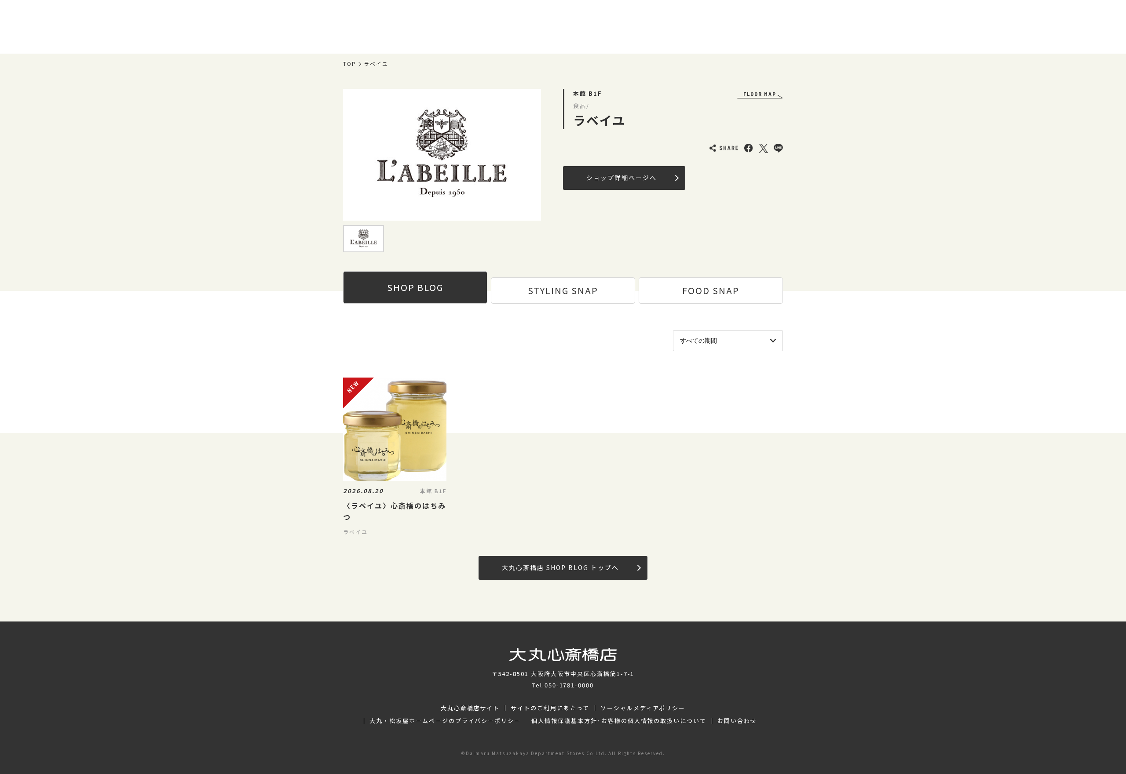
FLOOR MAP (759, 94)
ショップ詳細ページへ (621, 177)
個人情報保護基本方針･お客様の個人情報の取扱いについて (618, 721)
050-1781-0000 (569, 685)
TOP (349, 64)
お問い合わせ (737, 721)
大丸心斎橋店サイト (470, 708)
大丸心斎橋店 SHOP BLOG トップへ (560, 567)
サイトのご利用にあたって (550, 708)
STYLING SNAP (563, 290)
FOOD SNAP (710, 290)
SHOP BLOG (415, 287)
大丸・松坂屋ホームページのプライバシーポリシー (445, 721)
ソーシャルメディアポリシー (642, 708)
